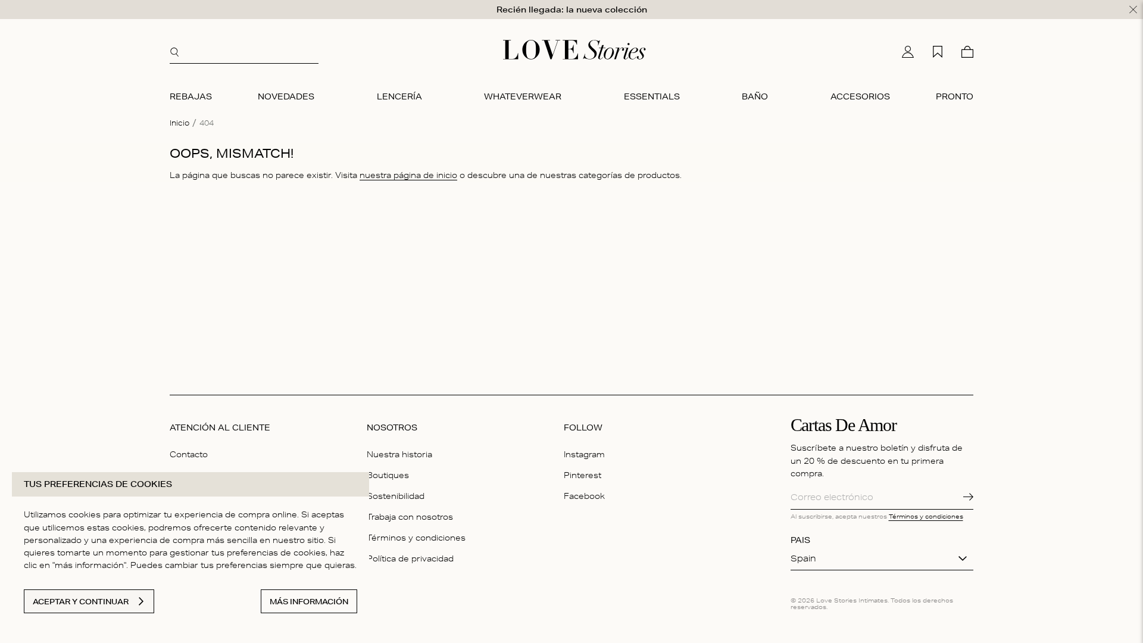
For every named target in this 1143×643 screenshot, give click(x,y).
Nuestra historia (399, 454)
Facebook (584, 496)
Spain (803, 558)
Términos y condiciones (416, 537)
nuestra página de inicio (408, 175)
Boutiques (388, 475)
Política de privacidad (410, 558)
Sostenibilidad (395, 496)
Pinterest (582, 475)
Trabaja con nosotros (410, 516)
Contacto (189, 454)
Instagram (584, 454)
